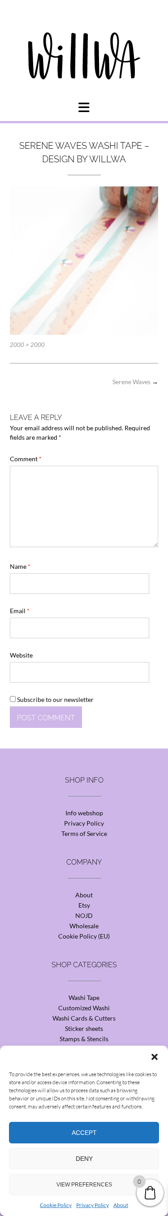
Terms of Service (84, 833)
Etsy (84, 905)
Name (20, 566)
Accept (84, 1132)
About (120, 1205)
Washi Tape (84, 997)
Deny (84, 1158)
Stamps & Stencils (84, 1039)
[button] (154, 1056)
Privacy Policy (92, 1205)
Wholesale (84, 926)
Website (21, 655)
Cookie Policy (56, 1205)
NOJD (84, 915)
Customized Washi (84, 1008)
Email (20, 610)
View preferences (84, 1184)
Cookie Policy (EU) (84, 936)
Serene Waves (135, 381)
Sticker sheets (84, 1028)
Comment (26, 459)
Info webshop (84, 813)
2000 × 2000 (27, 344)
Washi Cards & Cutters (84, 1018)
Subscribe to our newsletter (55, 699)
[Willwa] (84, 41)
